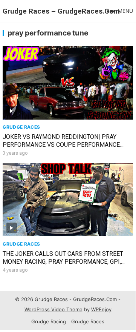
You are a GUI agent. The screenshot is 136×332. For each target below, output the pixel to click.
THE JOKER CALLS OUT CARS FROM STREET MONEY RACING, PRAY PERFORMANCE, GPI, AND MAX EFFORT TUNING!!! (63, 261)
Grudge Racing (48, 321)
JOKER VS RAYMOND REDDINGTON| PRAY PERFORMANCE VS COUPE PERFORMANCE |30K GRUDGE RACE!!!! (61, 144)
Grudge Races (21, 127)
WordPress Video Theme (53, 309)
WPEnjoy (101, 309)
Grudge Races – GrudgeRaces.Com (61, 11)
